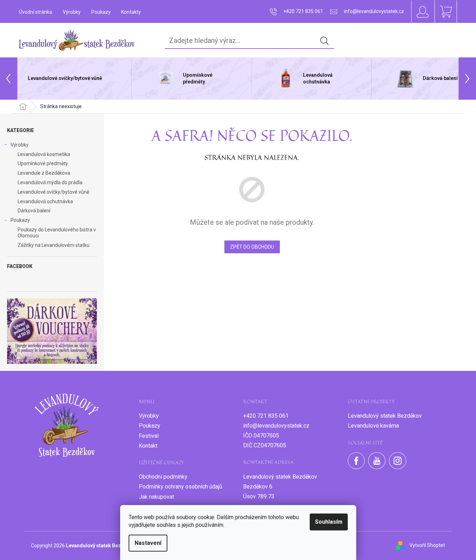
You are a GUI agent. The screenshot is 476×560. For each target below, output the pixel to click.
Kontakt (148, 445)
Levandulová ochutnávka (45, 201)
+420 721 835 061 (266, 415)
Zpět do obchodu (252, 247)
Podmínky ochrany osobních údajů (180, 486)
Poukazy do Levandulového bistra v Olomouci (57, 232)
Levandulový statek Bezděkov (385, 415)
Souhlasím (328, 521)
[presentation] (9, 78)
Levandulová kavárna (373, 425)
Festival (149, 436)
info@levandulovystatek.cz (276, 425)
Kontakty (131, 12)
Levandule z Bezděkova (44, 173)
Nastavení (148, 543)
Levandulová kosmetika (44, 154)
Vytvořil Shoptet (427, 545)
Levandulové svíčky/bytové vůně (53, 192)
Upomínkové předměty (43, 163)
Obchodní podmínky (163, 476)
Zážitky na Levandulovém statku (53, 245)
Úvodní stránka (35, 12)
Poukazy (101, 12)
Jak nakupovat (156, 496)
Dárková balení (34, 210)
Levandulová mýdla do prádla (50, 182)
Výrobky (72, 12)
